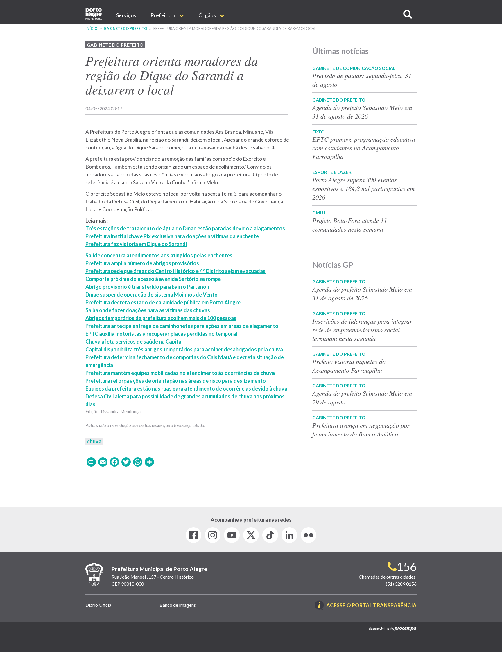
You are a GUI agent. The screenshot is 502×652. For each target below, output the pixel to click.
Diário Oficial (98, 605)
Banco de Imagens (177, 605)
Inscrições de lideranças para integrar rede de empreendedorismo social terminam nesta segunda (362, 330)
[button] (407, 14)
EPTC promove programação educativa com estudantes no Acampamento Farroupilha (363, 148)
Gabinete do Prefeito (125, 28)
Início (91, 28)
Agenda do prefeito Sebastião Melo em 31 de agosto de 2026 (362, 111)
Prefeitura (163, 15)
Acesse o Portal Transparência (371, 606)
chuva (94, 441)
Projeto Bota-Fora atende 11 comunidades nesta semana (349, 224)
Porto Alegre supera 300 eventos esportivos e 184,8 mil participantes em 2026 (363, 188)
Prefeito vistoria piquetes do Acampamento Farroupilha (349, 365)
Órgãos (207, 15)
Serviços (126, 15)
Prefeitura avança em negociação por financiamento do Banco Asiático (361, 429)
